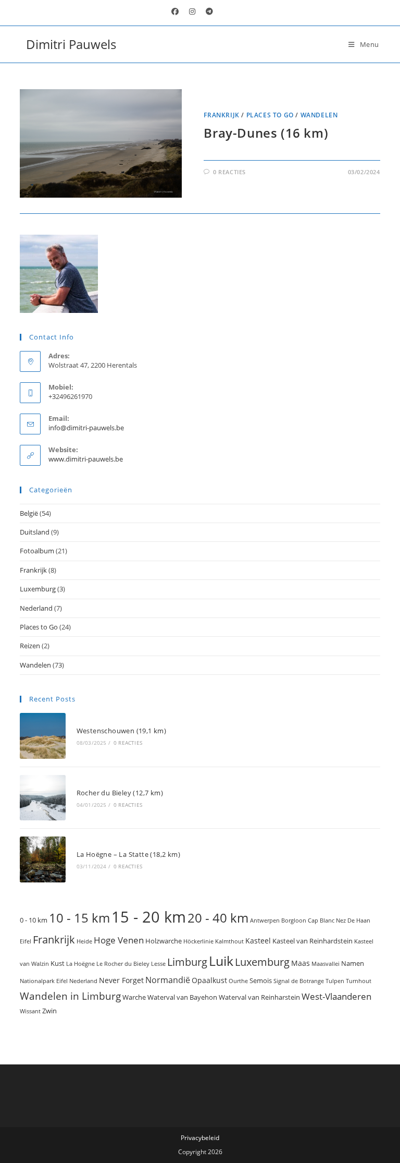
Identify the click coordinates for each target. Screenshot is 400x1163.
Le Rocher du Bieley (122, 963)
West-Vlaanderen (336, 996)
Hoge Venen (119, 940)
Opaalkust (209, 980)
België (29, 513)
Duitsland (34, 532)
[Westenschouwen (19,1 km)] (42, 735)
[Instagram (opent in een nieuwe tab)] (192, 11)
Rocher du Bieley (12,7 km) (120, 792)
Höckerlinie (198, 941)
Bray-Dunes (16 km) (266, 132)
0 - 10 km (33, 920)
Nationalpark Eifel (44, 981)
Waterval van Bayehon (182, 997)
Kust (58, 963)
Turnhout (358, 981)
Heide (84, 941)
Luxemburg (38, 588)
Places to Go (270, 115)
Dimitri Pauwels (71, 44)
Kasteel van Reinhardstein (312, 941)
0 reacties (229, 172)
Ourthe (238, 981)
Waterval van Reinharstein (259, 997)
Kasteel (258, 941)
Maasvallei (325, 963)
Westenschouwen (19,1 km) (122, 730)
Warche (134, 997)
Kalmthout (229, 941)
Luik (221, 961)
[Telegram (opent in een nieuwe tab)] (207, 11)
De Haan (358, 920)
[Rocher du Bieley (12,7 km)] (42, 797)
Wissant (30, 1011)
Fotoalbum (37, 550)
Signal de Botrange (298, 981)
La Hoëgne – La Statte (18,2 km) (128, 854)
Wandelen (319, 115)
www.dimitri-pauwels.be (85, 459)
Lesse (158, 963)
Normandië (167, 980)
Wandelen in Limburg (70, 996)
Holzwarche (163, 941)
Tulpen (335, 981)
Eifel (25, 941)
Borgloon (293, 920)
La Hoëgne (80, 963)
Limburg (187, 961)
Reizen (30, 645)
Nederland (36, 608)
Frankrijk (221, 115)
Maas (300, 963)
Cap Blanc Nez (327, 920)
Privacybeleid (200, 1137)
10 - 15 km (79, 917)
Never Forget (121, 980)
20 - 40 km (218, 917)
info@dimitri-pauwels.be (86, 427)
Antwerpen (265, 920)
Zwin (49, 1010)
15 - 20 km (148, 916)
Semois (260, 980)
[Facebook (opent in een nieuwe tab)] (175, 11)
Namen (352, 963)
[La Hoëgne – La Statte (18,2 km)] (42, 859)
